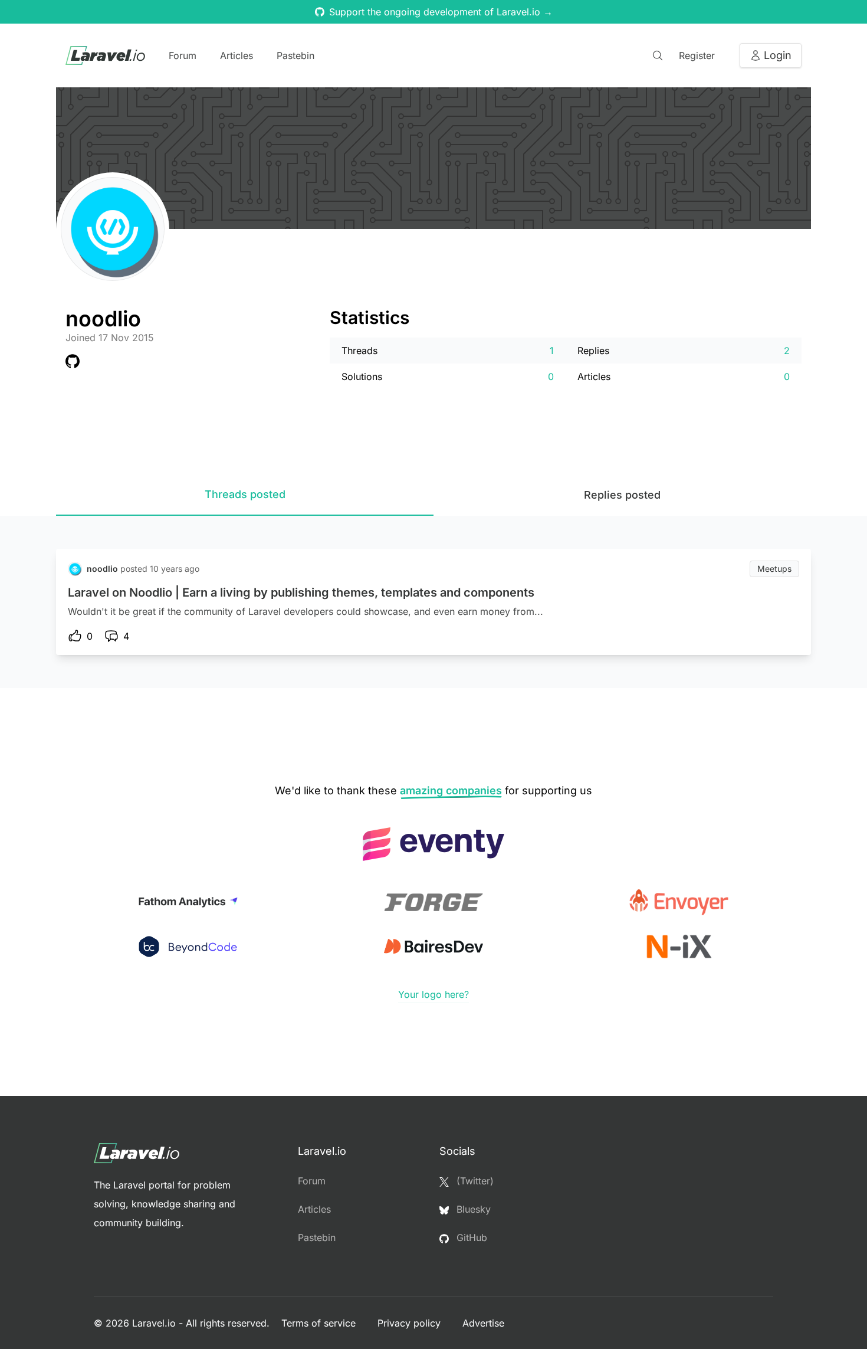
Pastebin (295, 55)
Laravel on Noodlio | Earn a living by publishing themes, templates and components (301, 592)
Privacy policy (410, 1323)
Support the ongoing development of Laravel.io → (441, 12)
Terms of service (320, 1323)
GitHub (470, 1237)
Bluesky (472, 1209)
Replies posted (622, 495)
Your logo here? (433, 994)
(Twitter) (474, 1181)
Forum (182, 55)
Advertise (483, 1323)
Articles (236, 55)
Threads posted (245, 494)
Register (697, 55)
